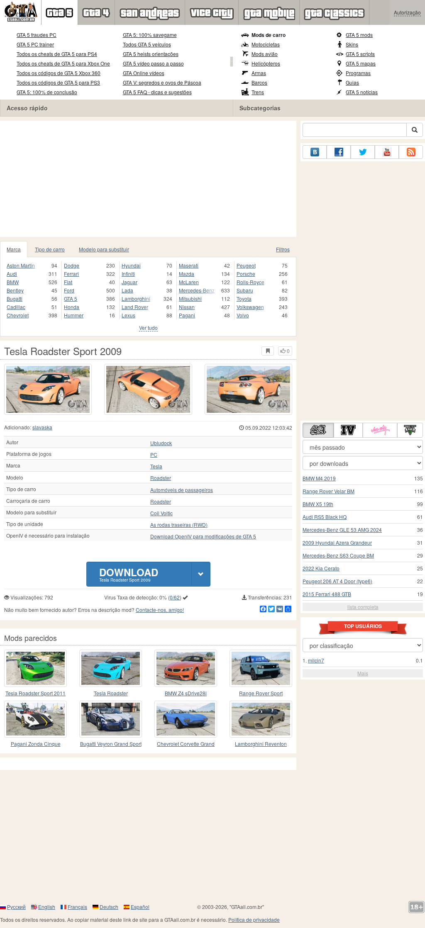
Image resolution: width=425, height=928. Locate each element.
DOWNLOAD (128, 574)
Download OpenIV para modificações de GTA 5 (203, 536)
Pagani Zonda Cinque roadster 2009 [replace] (36, 744)
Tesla (156, 466)
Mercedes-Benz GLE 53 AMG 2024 (342, 529)
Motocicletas (266, 44)
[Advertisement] (148, 179)
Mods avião (265, 53)
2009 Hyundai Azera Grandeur (337, 542)
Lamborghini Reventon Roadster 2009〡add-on (261, 744)
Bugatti (14, 298)
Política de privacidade (254, 919)
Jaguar (129, 281)
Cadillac (16, 306)
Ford (69, 290)
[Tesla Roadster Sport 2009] (48, 389)
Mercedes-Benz (197, 290)
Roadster (160, 478)
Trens (258, 91)
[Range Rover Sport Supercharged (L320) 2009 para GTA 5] (261, 668)
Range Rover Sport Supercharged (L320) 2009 (261, 693)
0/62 (175, 597)
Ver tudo (148, 327)
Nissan (187, 306)
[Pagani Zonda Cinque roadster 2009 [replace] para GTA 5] (35, 719)
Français (77, 906)
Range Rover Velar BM (328, 490)
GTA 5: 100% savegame (150, 34)
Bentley (15, 290)
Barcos (259, 82)
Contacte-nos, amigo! (160, 609)
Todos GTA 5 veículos (147, 44)
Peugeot (246, 265)
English (46, 906)
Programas (358, 72)
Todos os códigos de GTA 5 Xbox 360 (58, 72)
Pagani (187, 315)
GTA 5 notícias (362, 91)
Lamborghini (136, 298)
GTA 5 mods (359, 34)
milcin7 (316, 660)
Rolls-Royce (250, 281)
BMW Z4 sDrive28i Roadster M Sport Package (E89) (186, 693)
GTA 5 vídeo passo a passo (153, 63)
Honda (71, 306)
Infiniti (128, 273)
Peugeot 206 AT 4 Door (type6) (337, 581)
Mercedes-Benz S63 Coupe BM (338, 555)
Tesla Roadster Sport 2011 (35, 693)
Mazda (186, 273)
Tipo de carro (50, 249)
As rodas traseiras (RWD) (179, 525)
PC (153, 455)
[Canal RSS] (411, 152)
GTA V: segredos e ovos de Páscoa (162, 82)
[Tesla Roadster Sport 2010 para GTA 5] (110, 668)
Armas (259, 72)
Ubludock (161, 443)
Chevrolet (18, 315)
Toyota (244, 298)
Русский (16, 906)
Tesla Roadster (111, 693)
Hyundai (131, 265)
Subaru (245, 290)
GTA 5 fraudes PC (36, 34)
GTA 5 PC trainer (35, 44)
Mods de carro (269, 35)
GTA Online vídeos (143, 72)
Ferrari (71, 273)
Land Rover (135, 306)
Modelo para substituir (104, 249)
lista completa (363, 606)
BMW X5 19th (318, 503)
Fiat (68, 281)
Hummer (73, 315)
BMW (13, 281)
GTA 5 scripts (360, 53)
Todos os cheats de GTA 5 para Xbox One (63, 63)
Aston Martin (21, 265)
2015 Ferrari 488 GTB (327, 593)
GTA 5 (70, 298)
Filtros (283, 249)
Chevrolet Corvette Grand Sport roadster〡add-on (186, 744)
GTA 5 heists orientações (150, 53)
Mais (362, 673)
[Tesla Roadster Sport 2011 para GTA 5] (35, 668)
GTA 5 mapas (361, 63)
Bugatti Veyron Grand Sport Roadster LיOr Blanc (111, 744)
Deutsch (109, 906)
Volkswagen (250, 306)
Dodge (71, 265)
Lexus (128, 315)
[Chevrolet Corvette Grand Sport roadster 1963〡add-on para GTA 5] (185, 719)
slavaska (42, 427)
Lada (127, 290)
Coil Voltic (161, 513)
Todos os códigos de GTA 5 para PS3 (58, 82)
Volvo (243, 315)
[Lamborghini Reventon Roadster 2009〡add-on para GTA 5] (261, 719)
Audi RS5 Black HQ (325, 516)
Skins (352, 44)
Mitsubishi (190, 298)
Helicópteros (266, 63)
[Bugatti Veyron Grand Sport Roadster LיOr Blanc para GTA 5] (110, 719)
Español (140, 906)
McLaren (189, 281)
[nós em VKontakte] (315, 152)
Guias (352, 82)
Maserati (188, 265)
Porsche (246, 273)
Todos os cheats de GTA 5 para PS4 (57, 53)
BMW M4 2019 (319, 478)
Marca (14, 249)
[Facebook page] (339, 152)
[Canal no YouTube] (387, 152)
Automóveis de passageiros (181, 490)
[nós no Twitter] (363, 152)
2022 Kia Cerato (321, 568)
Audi (12, 273)
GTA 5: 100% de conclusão (47, 91)
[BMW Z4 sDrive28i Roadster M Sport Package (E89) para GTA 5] (185, 668)
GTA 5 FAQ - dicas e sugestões (157, 91)
